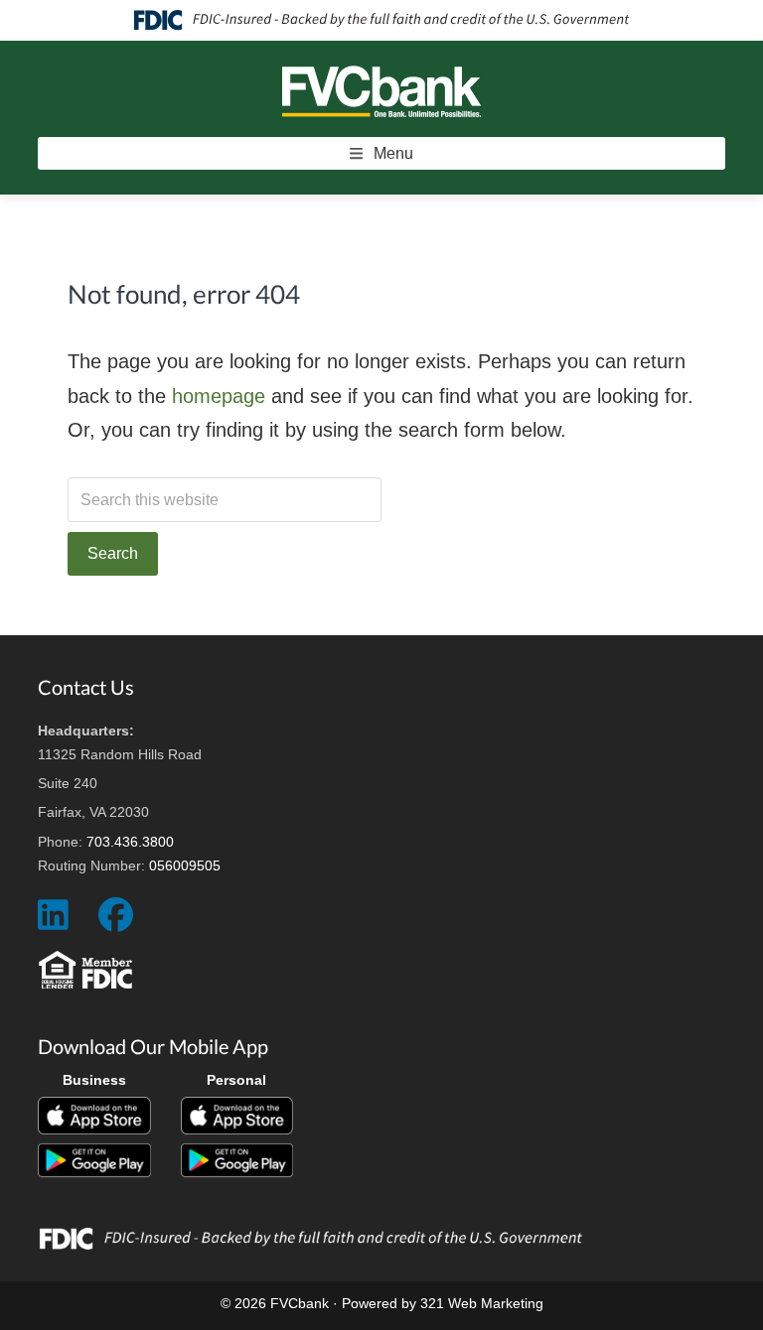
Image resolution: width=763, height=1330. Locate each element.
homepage (218, 396)
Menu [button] (393, 153)
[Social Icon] (53, 922)
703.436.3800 (130, 842)
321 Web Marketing (481, 1303)
